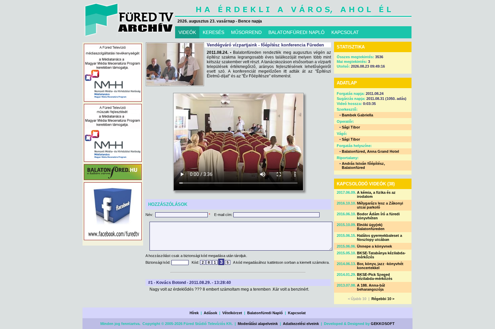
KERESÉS (213, 32)
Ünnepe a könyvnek (374, 246)
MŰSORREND (246, 32)
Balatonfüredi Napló (265, 313)
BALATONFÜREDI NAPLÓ (296, 32)
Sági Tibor (351, 127)
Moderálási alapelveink (258, 324)
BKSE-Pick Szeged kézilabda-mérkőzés (374, 276)
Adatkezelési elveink (301, 324)
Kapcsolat (297, 313)
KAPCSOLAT (345, 32)
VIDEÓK (187, 32)
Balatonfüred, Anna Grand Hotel (370, 151)
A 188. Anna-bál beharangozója (371, 287)
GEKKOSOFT (383, 324)
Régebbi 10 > (382, 299)
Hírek (194, 313)
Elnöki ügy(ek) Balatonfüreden (371, 227)
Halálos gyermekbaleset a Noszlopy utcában (379, 237)
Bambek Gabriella (357, 115)
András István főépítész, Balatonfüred (363, 165)
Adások (210, 313)
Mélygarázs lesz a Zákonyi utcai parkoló (380, 205)
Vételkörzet (232, 313)
